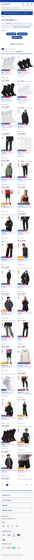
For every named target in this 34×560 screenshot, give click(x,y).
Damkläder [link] (11, 34)
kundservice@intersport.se (8, 518)
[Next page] (31, 485)
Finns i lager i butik (10, 51)
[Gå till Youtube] (8, 526)
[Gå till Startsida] (5, 4)
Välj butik (19, 51)
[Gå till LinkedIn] (17, 526)
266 (27, 484)
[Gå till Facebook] (12, 526)
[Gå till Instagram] (4, 526)
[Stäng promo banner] (30, 13)
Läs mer (3, 30)
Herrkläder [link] (22, 34)
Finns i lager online (10, 49)
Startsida (3, 16)
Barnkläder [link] (17, 37)
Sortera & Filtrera (16, 44)
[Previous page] (3, 485)
